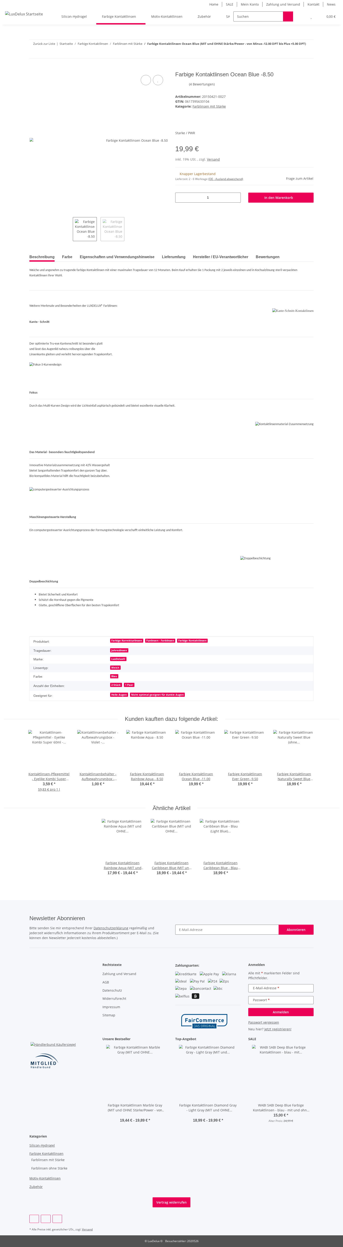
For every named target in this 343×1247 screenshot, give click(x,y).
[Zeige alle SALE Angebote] (312, 1039)
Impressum (111, 1007)
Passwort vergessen (263, 1022)
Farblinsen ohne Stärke (49, 1168)
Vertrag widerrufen (171, 1202)
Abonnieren (296, 929)
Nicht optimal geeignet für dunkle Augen (157, 694)
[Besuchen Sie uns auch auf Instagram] (45, 1219)
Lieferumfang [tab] (174, 257)
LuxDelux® (118, 659)
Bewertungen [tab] (268, 257)
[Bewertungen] (135, 1115)
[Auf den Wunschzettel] (158, 80)
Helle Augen (119, 694)
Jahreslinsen (119, 650)
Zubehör (36, 1186)
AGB (105, 982)
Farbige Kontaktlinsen (192, 640)
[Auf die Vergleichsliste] (146, 80)
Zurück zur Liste (44, 44)
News (331, 4)
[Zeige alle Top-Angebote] (239, 1039)
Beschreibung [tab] (42, 257)
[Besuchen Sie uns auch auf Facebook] (34, 1219)
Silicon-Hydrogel (42, 1145)
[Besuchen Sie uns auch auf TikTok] (57, 1219)
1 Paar (129, 685)
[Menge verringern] (180, 197)
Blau (114, 676)
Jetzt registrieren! (277, 1029)
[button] (302, 16)
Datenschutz (112, 990)
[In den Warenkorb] (33, 68)
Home (213, 4)
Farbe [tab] (67, 257)
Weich (115, 667)
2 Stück (116, 685)
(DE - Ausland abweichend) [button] (225, 179)
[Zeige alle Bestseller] (166, 1039)
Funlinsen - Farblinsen (160, 640)
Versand (213, 159)
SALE (229, 4)
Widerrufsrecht (114, 998)
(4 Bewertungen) (202, 84)
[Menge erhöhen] (236, 197)
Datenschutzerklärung (111, 928)
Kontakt (313, 4)
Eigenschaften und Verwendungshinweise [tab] (117, 257)
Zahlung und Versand (283, 4)
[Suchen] (288, 16)
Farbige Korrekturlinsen (126, 640)
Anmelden (281, 1012)
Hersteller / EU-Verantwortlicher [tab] (220, 257)
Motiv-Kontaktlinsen (45, 1178)
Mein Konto (250, 4)
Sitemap (108, 1015)
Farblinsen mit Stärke (209, 106)
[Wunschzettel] (311, 16)
